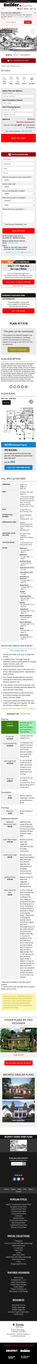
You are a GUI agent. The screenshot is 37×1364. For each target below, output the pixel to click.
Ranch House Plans (18, 1223)
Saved (21, 9)
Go (24, 1164)
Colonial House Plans (18, 1211)
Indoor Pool (18, 1250)
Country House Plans (18, 1214)
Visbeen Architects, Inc (18, 1289)
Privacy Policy (27, 252)
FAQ (24, 1189)
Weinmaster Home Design (18, 1291)
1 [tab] (15, 53)
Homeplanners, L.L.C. (18, 1280)
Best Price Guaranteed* (26, 122)
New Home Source (18, 1305)
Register (26, 9)
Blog (19, 1189)
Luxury (18, 1252)
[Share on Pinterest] (26, 386)
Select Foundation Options (12, 100)
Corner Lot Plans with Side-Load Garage (18, 1243)
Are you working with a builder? (13, 191)
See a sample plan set (18, 650)
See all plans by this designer (18, 1063)
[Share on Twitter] (22, 386)
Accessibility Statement (18, 1336)
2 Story (18, 1262)
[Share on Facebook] (18, 386)
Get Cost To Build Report (18, 282)
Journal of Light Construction (18, 1312)
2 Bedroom (18, 1241)
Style (7, 66)
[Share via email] (11, 386)
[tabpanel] (18, 39)
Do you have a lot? (8, 184)
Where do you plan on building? (14, 198)
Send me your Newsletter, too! (16, 224)
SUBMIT (28, 22)
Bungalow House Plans (18, 1207)
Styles (13, 1189)
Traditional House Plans (18, 1225)
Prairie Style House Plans (18, 1220)
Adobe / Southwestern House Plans (18, 1204)
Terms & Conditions (19, 17)
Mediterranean (15, 66)
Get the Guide (18, 311)
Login (31, 9)
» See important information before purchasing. (18, 708)
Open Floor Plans (18, 1255)
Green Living (18, 1278)
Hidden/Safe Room (18, 1246)
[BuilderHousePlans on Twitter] (19, 1179)
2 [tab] (18, 53)
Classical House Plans (18, 1209)
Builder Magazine (18, 1310)
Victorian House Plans (18, 1227)
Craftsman (18, 1216)
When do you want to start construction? (16, 177)
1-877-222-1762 (26, 131)
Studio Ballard (19, 1287)
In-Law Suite (18, 1248)
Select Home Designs (18, 1282)
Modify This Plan (18, 349)
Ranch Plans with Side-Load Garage (18, 1257)
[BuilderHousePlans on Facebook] (14, 1179)
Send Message (18, 231)
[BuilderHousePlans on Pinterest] (23, 1179)
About (30, 1189)
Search (6, 1189)
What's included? (7, 93)
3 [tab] (21, 53)
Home (3, 66)
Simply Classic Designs (18, 1284)
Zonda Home (18, 1314)
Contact (18, 1191)
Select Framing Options (11, 107)
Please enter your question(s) (13, 209)
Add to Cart (18, 138)
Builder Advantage (18, 1307)
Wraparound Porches (18, 1264)
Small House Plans (18, 1259)
